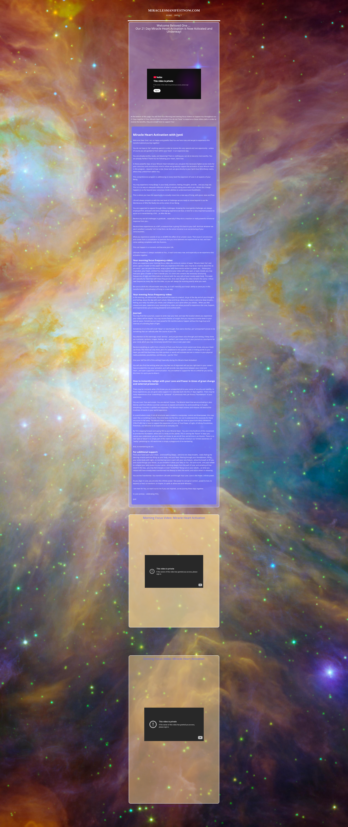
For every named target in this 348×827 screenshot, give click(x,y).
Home (169, 15)
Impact (178, 15)
